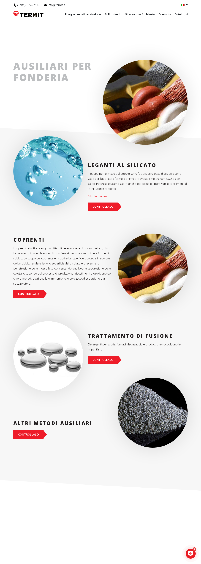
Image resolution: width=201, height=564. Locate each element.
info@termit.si (56, 5)
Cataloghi (181, 14)
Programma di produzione (83, 14)
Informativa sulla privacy (95, 548)
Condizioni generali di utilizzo (126, 548)
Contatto (165, 14)
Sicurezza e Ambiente (140, 14)
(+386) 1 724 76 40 (28, 5)
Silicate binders (97, 196)
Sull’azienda (113, 14)
